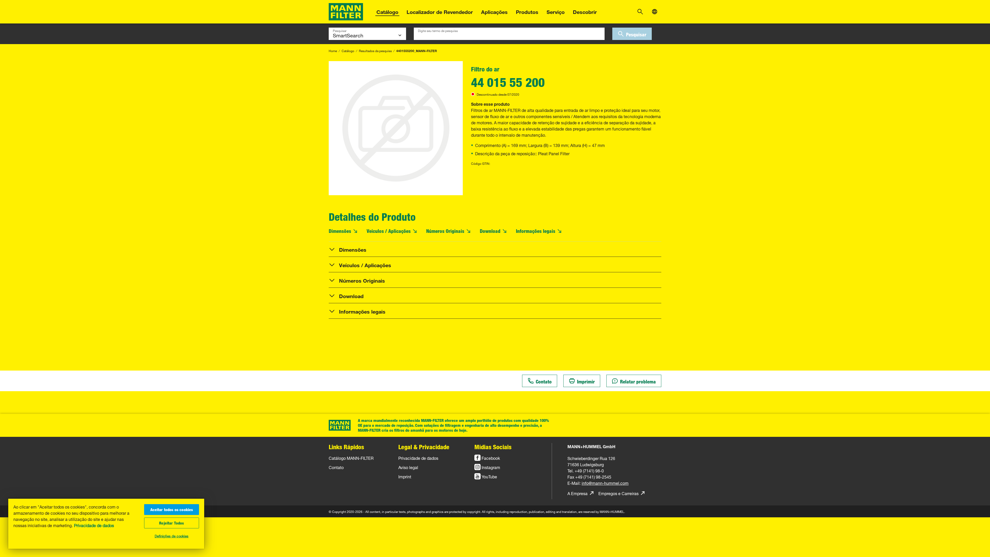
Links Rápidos (346, 446)
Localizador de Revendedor (440, 11)
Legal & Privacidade (423, 446)
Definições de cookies (172, 536)
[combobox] (509, 34)
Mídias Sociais (493, 446)
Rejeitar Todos (171, 523)
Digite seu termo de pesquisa (438, 30)
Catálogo (387, 11)
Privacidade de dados (94, 525)
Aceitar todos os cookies (171, 509)
